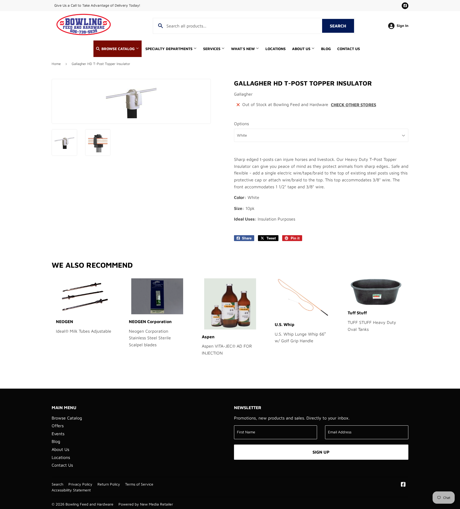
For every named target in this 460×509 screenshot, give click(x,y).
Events (58, 433)
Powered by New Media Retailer (145, 504)
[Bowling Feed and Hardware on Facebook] (403, 484)
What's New (243, 49)
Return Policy (108, 484)
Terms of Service (139, 484)
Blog (326, 49)
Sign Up (321, 452)
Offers (58, 425)
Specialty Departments (169, 49)
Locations (275, 49)
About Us (301, 49)
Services (212, 49)
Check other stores (353, 104)
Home (56, 64)
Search (342, 25)
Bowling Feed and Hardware (89, 504)
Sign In (402, 25)
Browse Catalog (118, 49)
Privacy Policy (80, 484)
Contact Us (348, 49)
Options (241, 123)
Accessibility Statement (71, 490)
